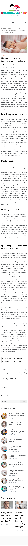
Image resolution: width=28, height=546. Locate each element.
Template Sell (14, 541)
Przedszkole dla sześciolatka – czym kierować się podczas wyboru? (17, 415)
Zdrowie (3, 55)
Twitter (19, 358)
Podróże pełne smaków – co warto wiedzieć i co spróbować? (6, 371)
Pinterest (8, 361)
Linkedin (20, 361)
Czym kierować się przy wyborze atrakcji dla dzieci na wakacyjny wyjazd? (17, 431)
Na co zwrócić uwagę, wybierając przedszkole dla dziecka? (16, 488)
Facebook (8, 358)
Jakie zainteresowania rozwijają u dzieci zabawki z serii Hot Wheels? (17, 448)
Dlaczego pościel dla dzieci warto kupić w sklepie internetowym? (17, 472)
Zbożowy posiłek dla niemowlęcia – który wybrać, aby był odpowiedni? (21, 371)
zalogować (11, 385)
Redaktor (13, 67)
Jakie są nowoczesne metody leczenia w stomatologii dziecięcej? (17, 439)
